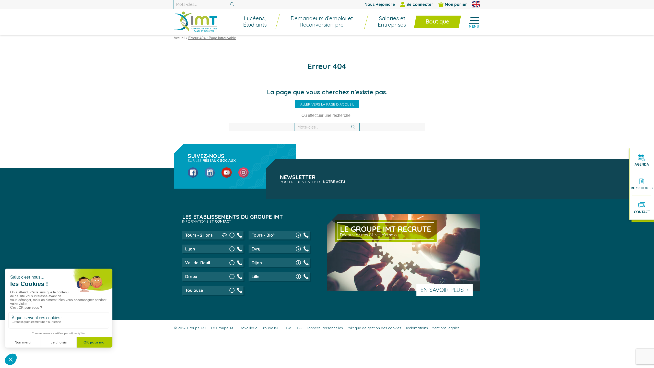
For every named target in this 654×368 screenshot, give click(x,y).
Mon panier (456, 4)
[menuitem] (252, 22)
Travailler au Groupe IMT (259, 328)
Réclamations (416, 328)
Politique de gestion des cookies (373, 328)
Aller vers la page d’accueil (327, 104)
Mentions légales (445, 328)
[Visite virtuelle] (224, 235)
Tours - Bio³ (263, 235)
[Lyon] (232, 249)
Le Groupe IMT (223, 328)
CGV (287, 328)
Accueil (179, 38)
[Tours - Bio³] (298, 235)
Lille (256, 276)
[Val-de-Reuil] (232, 263)
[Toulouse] (232, 290)
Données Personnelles (324, 328)
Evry (256, 248)
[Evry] (298, 249)
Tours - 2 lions (199, 235)
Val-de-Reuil (197, 262)
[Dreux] (232, 276)
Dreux (191, 276)
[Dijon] (298, 263)
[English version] (476, 4)
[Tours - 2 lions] (232, 235)
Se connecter (419, 4)
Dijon (257, 262)
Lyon (190, 248)
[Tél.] (239, 235)
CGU (298, 328)
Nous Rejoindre (380, 4)
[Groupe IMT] (195, 22)
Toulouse (194, 290)
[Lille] (298, 276)
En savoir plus (442, 289)
